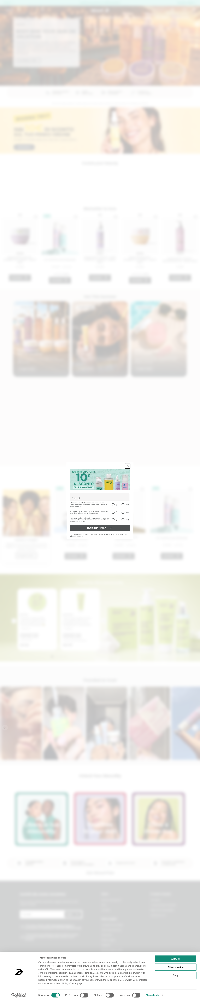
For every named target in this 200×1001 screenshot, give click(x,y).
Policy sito (106, 935)
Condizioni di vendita (112, 925)
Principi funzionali (109, 17)
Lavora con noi (158, 915)
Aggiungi (16, 278)
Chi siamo (162, 17)
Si (116, 504)
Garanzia (105, 945)
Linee (90, 17)
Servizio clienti (185, 3)
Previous (13, 621)
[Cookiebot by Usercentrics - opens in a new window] (19, 995)
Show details (152, 995)
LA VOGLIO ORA (28, 55)
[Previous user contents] (5, 727)
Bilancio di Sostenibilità (162, 910)
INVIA (70, 914)
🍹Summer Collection (24, 17)
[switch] (84, 995)
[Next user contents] (195, 727)
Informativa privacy (111, 930)
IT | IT (7, 3)
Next (103, 621)
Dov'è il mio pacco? (111, 900)
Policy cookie (108, 940)
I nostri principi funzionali (163, 905)
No (127, 504)
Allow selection (175, 967)
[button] (34, 82)
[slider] (57, 274)
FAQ (103, 905)
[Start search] (42, 9)
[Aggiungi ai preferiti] (36, 217)
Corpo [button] (78, 17)
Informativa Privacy (94, 534)
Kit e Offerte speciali (138, 17)
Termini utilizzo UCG (111, 950)
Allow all (175, 958)
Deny (175, 975)
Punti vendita (181, 17)
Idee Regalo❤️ (51, 17)
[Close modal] (127, 465)
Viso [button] (67, 17)
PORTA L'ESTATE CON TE (44, 37)
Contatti (105, 910)
